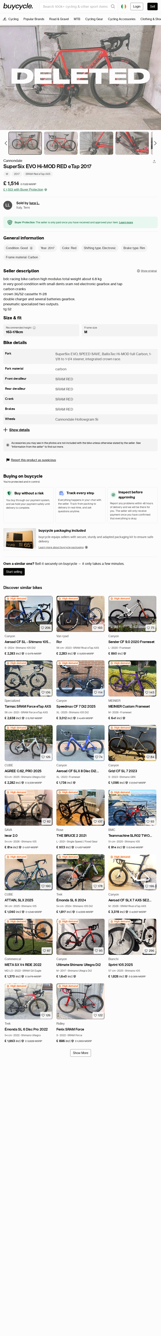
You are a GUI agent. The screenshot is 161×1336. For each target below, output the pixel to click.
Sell (152, 6)
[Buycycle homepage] (18, 6)
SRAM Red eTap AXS (38, 173)
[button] (15, 653)
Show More (80, 1053)
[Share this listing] (154, 161)
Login (136, 6)
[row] (16, 598)
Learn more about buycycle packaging (61, 547)
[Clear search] (113, 6)
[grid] (16, 598)
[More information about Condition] (31, 248)
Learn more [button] (126, 222)
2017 (17, 173)
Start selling (14, 572)
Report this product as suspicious (33, 460)
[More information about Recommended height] (34, 327)
